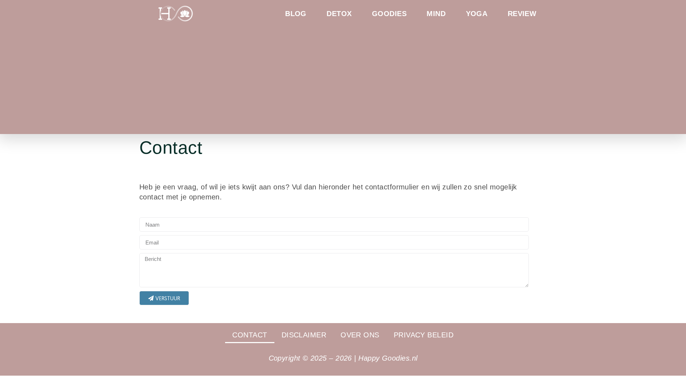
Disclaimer (304, 335)
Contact (249, 335)
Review (522, 14)
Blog (296, 14)
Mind (436, 14)
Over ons (359, 335)
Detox (339, 14)
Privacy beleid (423, 335)
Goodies (389, 14)
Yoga (477, 14)
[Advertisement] (343, 77)
